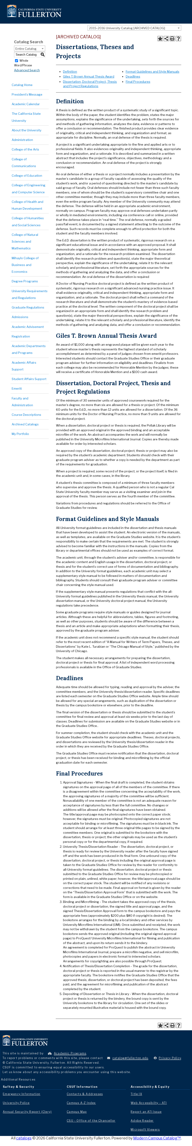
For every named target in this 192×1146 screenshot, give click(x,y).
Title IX (136, 1094)
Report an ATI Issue (146, 1112)
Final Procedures (138, 81)
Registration (21, 336)
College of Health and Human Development (27, 205)
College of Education (27, 175)
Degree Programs (25, 281)
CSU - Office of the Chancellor (91, 1120)
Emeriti (17, 388)
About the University (26, 130)
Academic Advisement (28, 327)
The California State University (26, 117)
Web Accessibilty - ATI (149, 1103)
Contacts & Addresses (85, 1094)
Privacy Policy (170, 1058)
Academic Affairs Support (24, 366)
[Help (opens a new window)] (178, 38)
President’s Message (27, 94)
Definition (70, 71)
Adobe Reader (142, 1120)
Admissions (20, 317)
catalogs (24, 1138)
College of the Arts (25, 149)
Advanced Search (27, 70)
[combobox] (134, 28)
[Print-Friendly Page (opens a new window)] (172, 38)
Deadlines (133, 76)
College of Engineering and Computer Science (28, 188)
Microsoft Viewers (145, 1129)
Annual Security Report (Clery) (27, 1112)
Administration (22, 140)
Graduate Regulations (28, 307)
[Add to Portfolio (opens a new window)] (160, 38)
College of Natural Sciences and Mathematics (25, 241)
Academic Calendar (26, 104)
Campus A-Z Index (81, 1103)
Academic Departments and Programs (29, 349)
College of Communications (24, 162)
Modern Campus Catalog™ (157, 1138)
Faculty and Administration (22, 401)
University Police (16, 1103)
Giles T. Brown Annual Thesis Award (88, 76)
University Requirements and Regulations (30, 294)
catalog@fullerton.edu (130, 1058)
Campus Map (77, 1112)
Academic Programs (70, 1053)
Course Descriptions (26, 415)
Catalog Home (22, 85)
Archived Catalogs (25, 424)
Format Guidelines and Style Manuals (152, 71)
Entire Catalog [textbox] (26, 48)
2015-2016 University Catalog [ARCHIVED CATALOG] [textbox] (127, 28)
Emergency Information (21, 1094)
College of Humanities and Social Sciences (28, 221)
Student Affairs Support (29, 379)
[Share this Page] (166, 38)
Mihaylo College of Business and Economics (25, 265)
